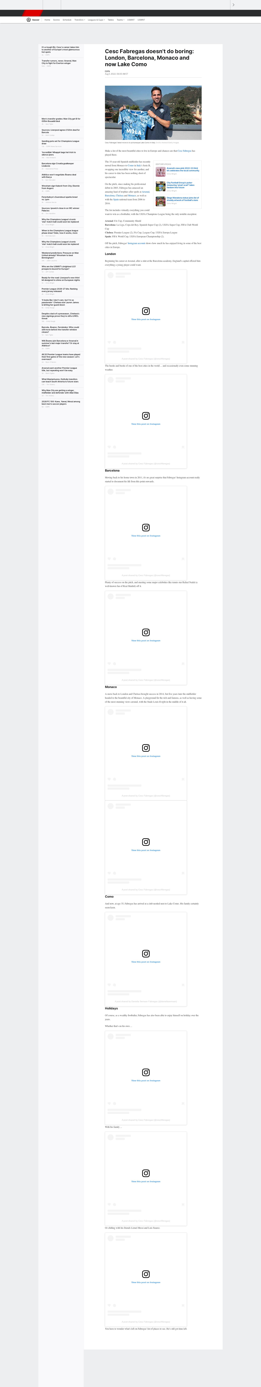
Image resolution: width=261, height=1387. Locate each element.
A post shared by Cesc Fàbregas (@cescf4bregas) (146, 359)
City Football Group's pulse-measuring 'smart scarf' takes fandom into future (180, 185)
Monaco (132, 195)
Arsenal (145, 191)
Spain (116, 199)
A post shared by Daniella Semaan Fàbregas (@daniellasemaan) (146, 1001)
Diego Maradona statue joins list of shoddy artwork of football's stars (183, 199)
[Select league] (34, 5)
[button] (226, 13)
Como (131, 165)
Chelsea (119, 195)
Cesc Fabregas (184, 150)
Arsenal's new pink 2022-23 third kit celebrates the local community (183, 169)
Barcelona (110, 195)
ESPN (33, 13)
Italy (139, 165)
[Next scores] (233, 5)
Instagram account (136, 243)
